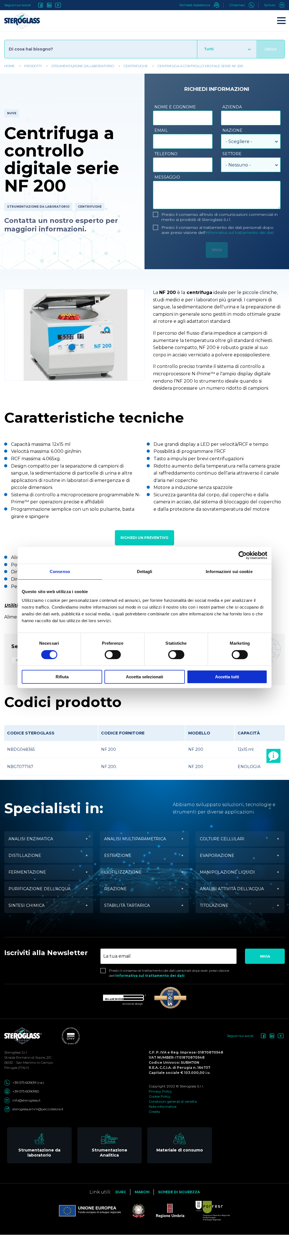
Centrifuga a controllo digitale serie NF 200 (200, 66)
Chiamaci (237, 5)
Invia (265, 956)
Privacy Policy (160, 1091)
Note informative (162, 1106)
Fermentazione (27, 872)
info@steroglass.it (26, 1100)
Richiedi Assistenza (195, 5)
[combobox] (226, 49)
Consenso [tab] (60, 571)
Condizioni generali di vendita (173, 1101)
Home (9, 66)
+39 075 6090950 (25, 1091)
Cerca (270, 49)
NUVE (11, 113)
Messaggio (167, 177)
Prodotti (33, 66)
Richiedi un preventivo (144, 538)
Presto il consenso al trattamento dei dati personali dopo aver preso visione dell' (217, 230)
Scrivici (270, 5)
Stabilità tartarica (127, 905)
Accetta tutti (227, 676)
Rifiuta (62, 676)
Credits (154, 1111)
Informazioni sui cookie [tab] (229, 571)
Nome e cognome (175, 107)
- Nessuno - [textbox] (238, 165)
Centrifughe (136, 66)
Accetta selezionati (144, 676)
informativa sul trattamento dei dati (240, 232)
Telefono (166, 154)
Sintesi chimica (26, 905)
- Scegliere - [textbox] (238, 141)
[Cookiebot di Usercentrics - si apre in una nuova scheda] (242, 555)
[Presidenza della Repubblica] (133, 1211)
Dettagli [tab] (144, 571)
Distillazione (24, 855)
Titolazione (214, 905)
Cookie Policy (159, 1096)
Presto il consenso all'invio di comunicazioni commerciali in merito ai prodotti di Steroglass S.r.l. (219, 217)
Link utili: (100, 1192)
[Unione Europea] (90, 1210)
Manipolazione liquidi (227, 872)
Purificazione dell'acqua (39, 888)
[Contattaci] (273, 756)
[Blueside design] (124, 1000)
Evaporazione (217, 855)
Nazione (232, 130)
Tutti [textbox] (209, 49)
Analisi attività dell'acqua (232, 888)
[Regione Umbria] (164, 1211)
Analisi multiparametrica (135, 838)
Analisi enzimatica (30, 838)
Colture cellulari (222, 838)
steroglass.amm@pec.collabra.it (38, 1109)
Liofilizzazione (123, 872)
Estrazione (118, 855)
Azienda (232, 107)
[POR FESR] (207, 1211)
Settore (232, 154)
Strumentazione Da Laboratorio (82, 66)
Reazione (115, 888)
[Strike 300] (170, 997)
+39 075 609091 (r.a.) (28, 1082)
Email (161, 130)
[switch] (113, 654)
